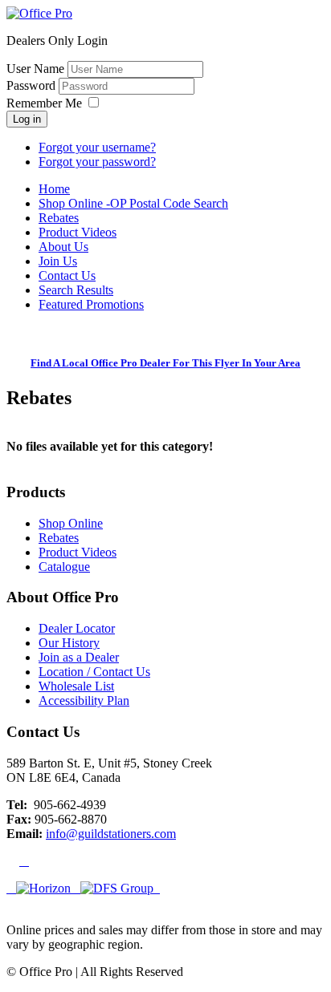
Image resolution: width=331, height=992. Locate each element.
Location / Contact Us (94, 671)
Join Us (58, 261)
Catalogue (64, 566)
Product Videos (77, 232)
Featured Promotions (91, 304)
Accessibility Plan (84, 700)
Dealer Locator (77, 628)
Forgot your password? (97, 161)
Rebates (59, 218)
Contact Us (67, 275)
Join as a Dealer (79, 657)
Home (54, 189)
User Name (35, 68)
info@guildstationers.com (111, 833)
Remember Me (44, 103)
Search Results (76, 290)
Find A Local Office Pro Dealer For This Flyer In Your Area (165, 363)
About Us (63, 246)
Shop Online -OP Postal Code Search (133, 203)
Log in (27, 119)
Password (32, 85)
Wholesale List (76, 686)
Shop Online (71, 523)
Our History (69, 643)
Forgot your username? (97, 147)
